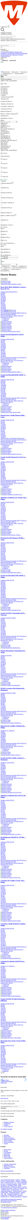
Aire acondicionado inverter (7, 1179)
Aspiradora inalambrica (6, 1191)
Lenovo (24, 1186)
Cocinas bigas (4, 1195)
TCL (21, 1189)
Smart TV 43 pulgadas (18, 1188)
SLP (21, 1193)
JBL (5, 1193)
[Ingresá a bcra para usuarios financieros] (8, 1210)
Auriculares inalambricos (13, 1193)
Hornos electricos (17, 1191)
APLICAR (3, 79)
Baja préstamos (18, 1199)
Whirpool (24, 1196)
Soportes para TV (5, 1196)
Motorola (18, 1181)
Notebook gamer (5, 1189)
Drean (19, 1184)
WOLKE (4, 130)
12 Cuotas (4, 93)
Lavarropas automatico (11, 1184)
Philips (19, 1185)
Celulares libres (4, 1192)
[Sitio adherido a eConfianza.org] (4, 1211)
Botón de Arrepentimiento (7, 1171)
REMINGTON (5, 126)
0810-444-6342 (4, 1098)
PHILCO (4, 127)
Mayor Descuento (5, 147)
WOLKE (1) (5, 269)
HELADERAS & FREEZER (20, 53)
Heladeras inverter (9, 1182)
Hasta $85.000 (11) (5, 137)
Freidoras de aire (12, 1195)
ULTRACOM (5, 131)
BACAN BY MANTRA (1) (19, 267)
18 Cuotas (4, 91)
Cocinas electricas (15, 1189)
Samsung (17, 1179)
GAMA (3, 124)
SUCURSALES (14, 55)
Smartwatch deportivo (14, 1192)
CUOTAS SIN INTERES (7, 52)
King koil (20, 1195)
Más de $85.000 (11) (6, 138)
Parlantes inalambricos (15, 1196)
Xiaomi (24, 1191)
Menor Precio (4, 143)
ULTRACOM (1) (15, 269)
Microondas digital (5, 1186)
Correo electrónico (5, 1106)
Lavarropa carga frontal (6, 1188)
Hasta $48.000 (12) (5, 136)
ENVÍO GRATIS (5, 55)
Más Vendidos (4, 148)
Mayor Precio (4, 144)
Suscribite (3, 1108)
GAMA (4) (14, 266)
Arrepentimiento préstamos (7, 1199)
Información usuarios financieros (9, 1200)
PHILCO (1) (7, 267)
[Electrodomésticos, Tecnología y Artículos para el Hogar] (14, 24)
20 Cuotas (4, 89)
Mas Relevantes (4, 141)
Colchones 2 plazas (12, 1185)
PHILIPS (4, 123)
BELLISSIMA (5, 133)
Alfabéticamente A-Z (6, 146)
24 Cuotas (4, 88)
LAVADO (9, 53)
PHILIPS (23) (5, 266)
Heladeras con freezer (16, 1186)
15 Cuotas (4, 92)
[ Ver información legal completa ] (9, 1207)
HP (26, 1188)
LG (15, 1182)
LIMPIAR (9, 79)
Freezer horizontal (10, 1181)
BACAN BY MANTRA (8, 129)
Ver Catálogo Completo (6, 1129)
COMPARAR (5, 318)
